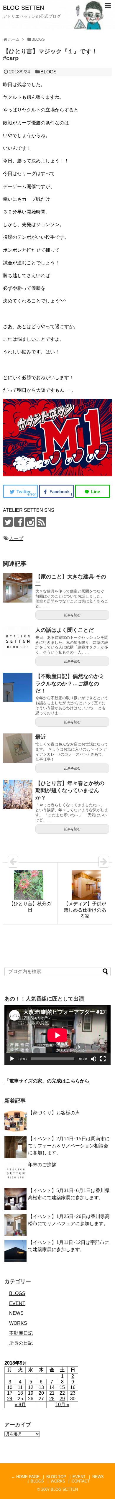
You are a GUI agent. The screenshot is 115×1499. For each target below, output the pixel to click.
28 (52, 1398)
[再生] (12, 1059)
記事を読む (72, 615)
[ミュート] (93, 1059)
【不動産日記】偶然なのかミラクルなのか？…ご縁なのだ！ (69, 683)
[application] (57, 1035)
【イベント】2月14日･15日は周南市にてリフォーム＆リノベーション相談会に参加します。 (69, 1145)
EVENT (17, 1303)
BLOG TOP (56, 1477)
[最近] (17, 748)
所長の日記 (21, 1342)
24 (9, 1398)
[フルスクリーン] (103, 1059)
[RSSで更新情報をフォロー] (41, 522)
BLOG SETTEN (23, 7)
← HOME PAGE (25, 1477)
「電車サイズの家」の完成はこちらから (46, 1080)
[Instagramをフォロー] (30, 522)
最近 (40, 737)
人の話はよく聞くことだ (64, 630)
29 (62, 1398)
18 (20, 1393)
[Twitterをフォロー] (8, 522)
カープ (16, 538)
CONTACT (81, 1481)
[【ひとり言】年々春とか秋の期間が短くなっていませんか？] (17, 794)
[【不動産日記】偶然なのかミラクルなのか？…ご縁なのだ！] (17, 687)
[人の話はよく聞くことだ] (17, 641)
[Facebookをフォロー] (19, 522)
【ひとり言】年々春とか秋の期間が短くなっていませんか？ (69, 790)
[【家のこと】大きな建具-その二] (17, 588)
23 (72, 1393)
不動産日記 (21, 1333)
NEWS (16, 1313)
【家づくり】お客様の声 (54, 1112)
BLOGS (48, 71)
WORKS (18, 1323)
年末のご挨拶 (42, 1164)
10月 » (62, 1404)
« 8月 (20, 1404)
